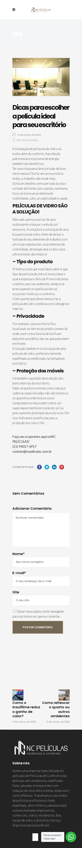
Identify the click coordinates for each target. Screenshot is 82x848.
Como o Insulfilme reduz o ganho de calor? (26, 709)
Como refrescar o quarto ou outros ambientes (56, 709)
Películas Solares (27, 140)
